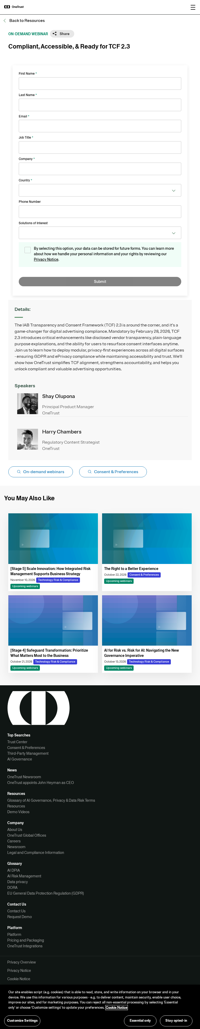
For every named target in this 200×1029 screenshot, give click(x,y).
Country (25, 180)
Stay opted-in (176, 1021)
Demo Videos (18, 812)
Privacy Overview (21, 962)
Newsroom (16, 847)
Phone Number (30, 202)
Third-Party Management (27, 753)
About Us (14, 829)
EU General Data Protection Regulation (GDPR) (45, 893)
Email (24, 116)
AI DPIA (13, 870)
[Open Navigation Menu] (193, 7)
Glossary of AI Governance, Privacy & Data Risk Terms (51, 800)
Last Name (28, 95)
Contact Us (16, 911)
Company (27, 159)
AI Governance (19, 759)
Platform (14, 934)
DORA (12, 887)
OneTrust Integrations (24, 946)
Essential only (140, 1021)
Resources (16, 806)
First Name (28, 74)
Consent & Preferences (26, 748)
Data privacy (17, 882)
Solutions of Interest (33, 223)
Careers (14, 841)
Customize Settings (22, 1021)
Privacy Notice (46, 259)
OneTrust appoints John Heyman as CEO (40, 782)
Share (64, 34)
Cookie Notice (18, 979)
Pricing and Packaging (25, 940)
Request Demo (19, 917)
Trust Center (17, 742)
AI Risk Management (24, 876)
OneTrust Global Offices (26, 835)
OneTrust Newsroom (24, 777)
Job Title (26, 137)
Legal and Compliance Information (35, 852)
